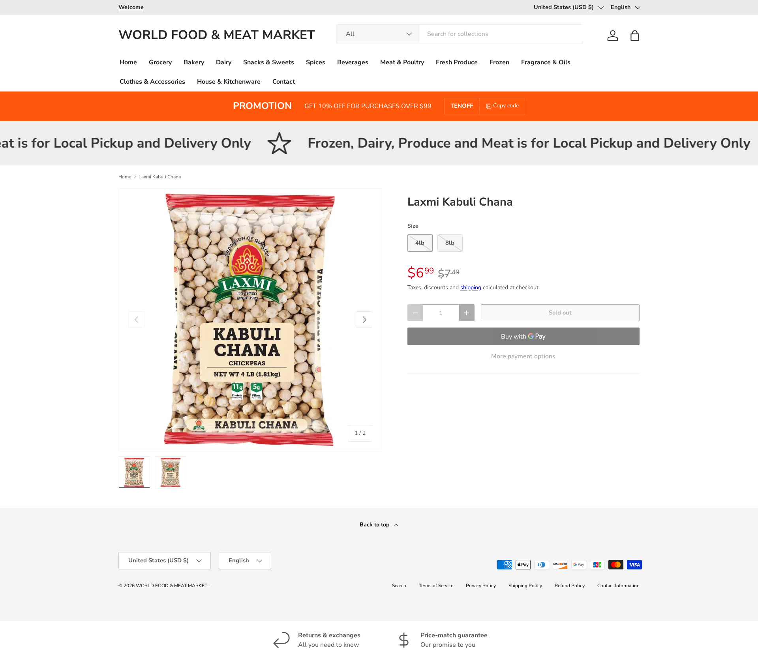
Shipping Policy (525, 585)
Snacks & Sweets (268, 62)
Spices (315, 62)
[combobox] (459, 34)
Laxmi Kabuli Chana (160, 176)
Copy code (506, 105)
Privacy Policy (481, 585)
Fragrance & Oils (545, 62)
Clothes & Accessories (152, 81)
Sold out (560, 312)
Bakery (194, 62)
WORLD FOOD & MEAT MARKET (172, 585)
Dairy (223, 62)
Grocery (160, 62)
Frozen (499, 62)
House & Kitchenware (229, 81)
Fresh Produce (457, 62)
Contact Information (618, 585)
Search (399, 585)
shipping (470, 287)
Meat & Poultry (402, 62)
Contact (283, 81)
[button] (635, 35)
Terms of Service (436, 585)
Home (128, 62)
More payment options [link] (523, 356)
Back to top (375, 524)
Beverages (352, 62)
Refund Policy (570, 585)
